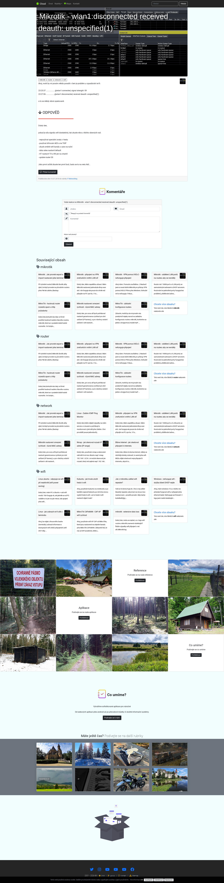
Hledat (183, 4)
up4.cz (112, 876)
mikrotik (42, 80)
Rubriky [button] (58, 4)
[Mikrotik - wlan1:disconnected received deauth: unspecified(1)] (112, 41)
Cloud (42, 3)
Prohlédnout (140, 580)
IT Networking (72, 179)
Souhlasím (148, 880)
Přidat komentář (49, 172)
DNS (103, 876)
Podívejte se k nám (112, 718)
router (50, 80)
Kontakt (76, 4)
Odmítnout (159, 880)
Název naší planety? (70, 234)
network (58, 80)
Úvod (51, 4)
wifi (64, 80)
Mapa (68, 4)
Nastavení (169, 880)
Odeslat (69, 244)
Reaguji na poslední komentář (80, 213)
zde (141, 880)
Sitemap (135, 876)
